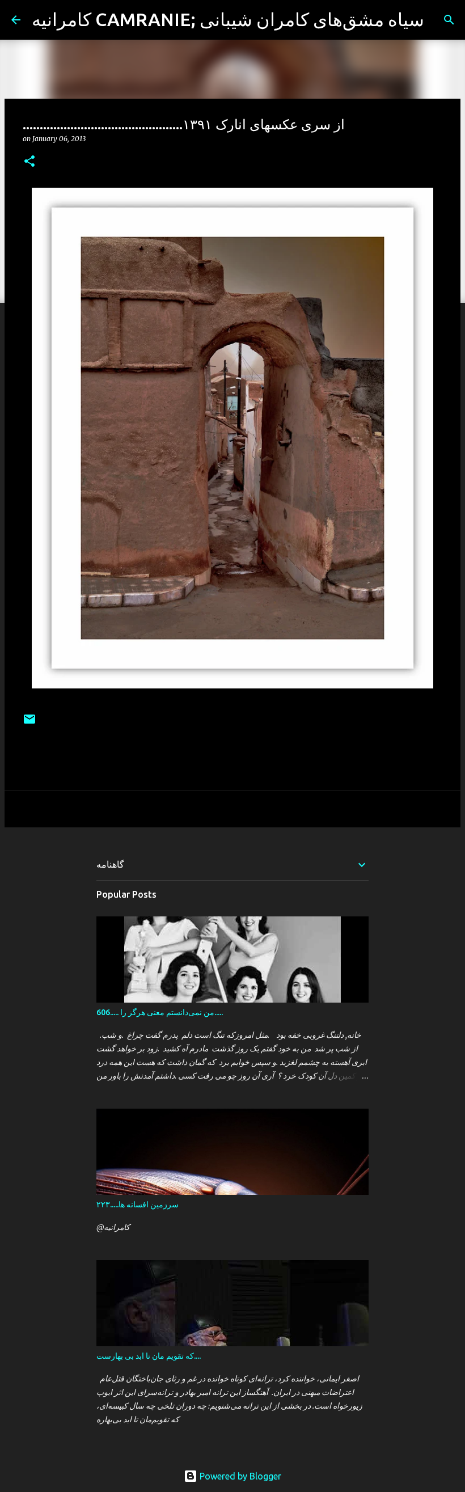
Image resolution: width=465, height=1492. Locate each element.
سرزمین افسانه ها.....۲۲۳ (137, 1204)
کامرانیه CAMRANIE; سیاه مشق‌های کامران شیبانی (228, 19)
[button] (29, 162)
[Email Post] (29, 723)
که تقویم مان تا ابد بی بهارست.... (148, 1355)
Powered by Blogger (239, 1476)
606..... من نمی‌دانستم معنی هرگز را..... (159, 1012)
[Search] (440, 19)
